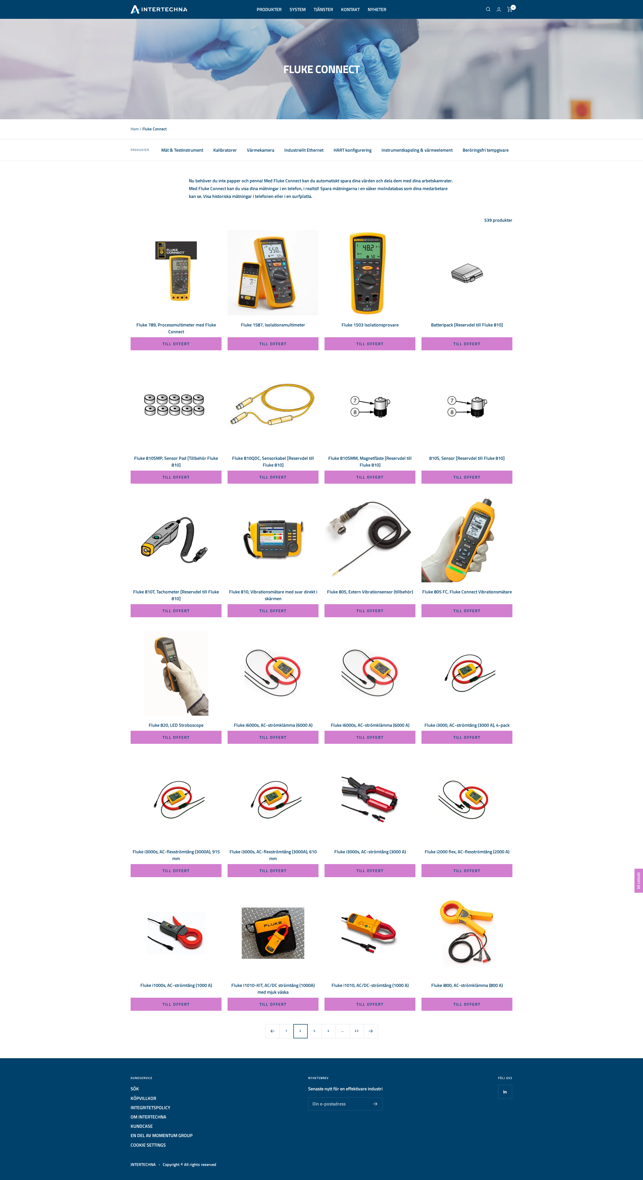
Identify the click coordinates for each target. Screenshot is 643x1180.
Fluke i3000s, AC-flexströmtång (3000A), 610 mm (273, 855)
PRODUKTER (269, 9)
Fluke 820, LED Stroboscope (176, 725)
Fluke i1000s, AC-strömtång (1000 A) (176, 985)
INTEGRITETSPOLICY (150, 1107)
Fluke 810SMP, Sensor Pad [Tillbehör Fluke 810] (176, 461)
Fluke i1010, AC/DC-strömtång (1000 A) (370, 985)
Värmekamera (260, 150)
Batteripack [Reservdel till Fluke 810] (467, 324)
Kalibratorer (225, 150)
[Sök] (488, 9)
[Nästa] (371, 1031)
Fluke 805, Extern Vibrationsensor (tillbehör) (370, 591)
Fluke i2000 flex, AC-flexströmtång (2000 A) (467, 851)
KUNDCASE (142, 1126)
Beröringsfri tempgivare (486, 150)
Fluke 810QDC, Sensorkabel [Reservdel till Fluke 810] (273, 461)
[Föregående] (272, 1031)
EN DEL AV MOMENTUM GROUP (162, 1135)
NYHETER (377, 9)
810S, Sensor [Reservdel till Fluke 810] (467, 458)
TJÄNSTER (323, 9)
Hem (135, 129)
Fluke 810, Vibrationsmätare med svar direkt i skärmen (273, 595)
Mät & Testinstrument (182, 150)
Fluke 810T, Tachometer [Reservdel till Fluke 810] (176, 595)
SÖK (135, 1088)
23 (357, 1030)
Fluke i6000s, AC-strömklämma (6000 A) (273, 725)
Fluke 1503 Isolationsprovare (370, 324)
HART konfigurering (352, 150)
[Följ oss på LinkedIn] (505, 1092)
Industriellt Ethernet (304, 150)
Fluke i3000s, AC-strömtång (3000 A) (370, 851)
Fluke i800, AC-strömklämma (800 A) (467, 985)
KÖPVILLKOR (143, 1098)
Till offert (176, 344)
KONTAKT (350, 9)
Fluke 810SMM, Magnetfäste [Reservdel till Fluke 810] (370, 461)
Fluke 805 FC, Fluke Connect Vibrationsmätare (467, 591)
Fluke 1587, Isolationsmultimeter (273, 324)
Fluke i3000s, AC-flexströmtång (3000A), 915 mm (176, 855)
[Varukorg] (509, 9)
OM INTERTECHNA (148, 1116)
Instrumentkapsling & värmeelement (417, 150)
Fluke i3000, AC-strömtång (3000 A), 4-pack (467, 725)
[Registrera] (375, 1104)
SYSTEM (298, 9)
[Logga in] (499, 9)
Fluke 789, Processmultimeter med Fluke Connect (176, 328)
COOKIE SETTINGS (148, 1145)
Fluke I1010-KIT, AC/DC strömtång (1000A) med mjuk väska (273, 988)
